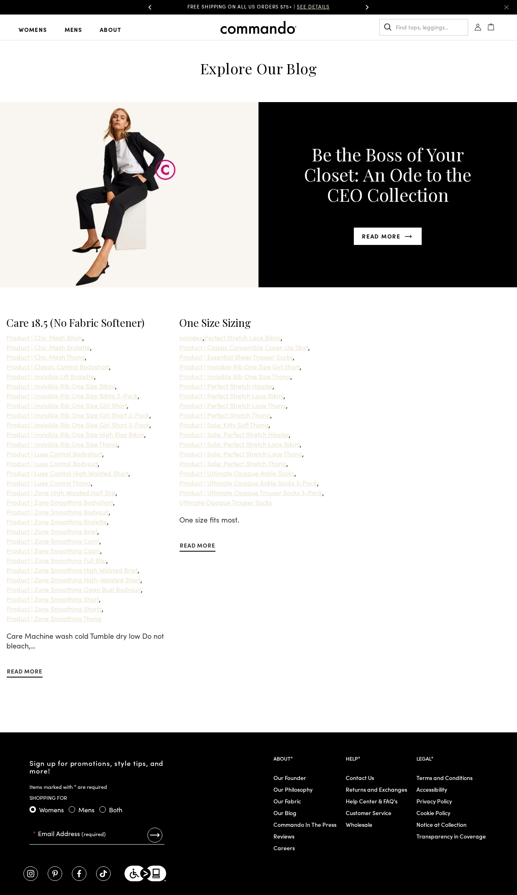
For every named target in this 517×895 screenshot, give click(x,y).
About (110, 29)
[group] (258, 7)
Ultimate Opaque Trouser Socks (225, 502)
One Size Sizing (215, 323)
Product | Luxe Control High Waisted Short (67, 472)
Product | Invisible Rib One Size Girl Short (66, 405)
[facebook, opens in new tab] (79, 873)
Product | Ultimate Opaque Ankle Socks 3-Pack (248, 482)
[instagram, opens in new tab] (30, 873)
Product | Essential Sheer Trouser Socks (236, 356)
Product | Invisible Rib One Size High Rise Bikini (75, 434)
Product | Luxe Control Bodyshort (54, 453)
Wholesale (359, 824)
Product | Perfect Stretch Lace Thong (232, 405)
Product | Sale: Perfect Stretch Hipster (234, 434)
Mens (73, 29)
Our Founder (289, 778)
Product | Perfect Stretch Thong (224, 414)
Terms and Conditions (444, 778)
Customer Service (368, 813)
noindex (191, 337)
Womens (33, 29)
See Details (313, 6)
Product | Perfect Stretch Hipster (226, 385)
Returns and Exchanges (376, 789)
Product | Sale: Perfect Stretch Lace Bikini (239, 443)
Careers (284, 848)
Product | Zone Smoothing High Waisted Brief (72, 569)
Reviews (283, 836)
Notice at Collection (441, 824)
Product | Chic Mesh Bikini (44, 337)
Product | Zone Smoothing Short (52, 598)
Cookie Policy (433, 813)
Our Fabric (287, 801)
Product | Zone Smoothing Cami (52, 540)
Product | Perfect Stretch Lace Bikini (231, 395)
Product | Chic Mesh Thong (45, 356)
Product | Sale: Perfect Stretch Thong (232, 463)
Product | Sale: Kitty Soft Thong (224, 424)
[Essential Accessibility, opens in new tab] (145, 873)
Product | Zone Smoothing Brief (51, 531)
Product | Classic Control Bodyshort (57, 366)
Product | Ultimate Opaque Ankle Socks (236, 472)
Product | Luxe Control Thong (48, 482)
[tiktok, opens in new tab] (103, 873)
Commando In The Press (304, 824)
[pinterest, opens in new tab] (55, 873)
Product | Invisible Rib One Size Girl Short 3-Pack (77, 424)
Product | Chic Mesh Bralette (48, 347)
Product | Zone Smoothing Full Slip (56, 560)
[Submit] (154, 835)
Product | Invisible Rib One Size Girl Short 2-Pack (77, 414)
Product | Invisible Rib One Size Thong (62, 443)
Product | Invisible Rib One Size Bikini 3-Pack (72, 395)
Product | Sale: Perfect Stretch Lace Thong (240, 453)
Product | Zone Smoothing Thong (54, 618)
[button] (149, 7)
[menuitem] (39, 29)
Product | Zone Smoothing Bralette (56, 521)
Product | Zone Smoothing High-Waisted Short (73, 579)
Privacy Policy (434, 801)
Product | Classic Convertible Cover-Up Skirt (243, 347)
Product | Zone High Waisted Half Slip (61, 492)
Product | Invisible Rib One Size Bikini (60, 385)
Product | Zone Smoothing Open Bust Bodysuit (73, 589)
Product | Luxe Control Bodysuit (52, 463)
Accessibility (431, 789)
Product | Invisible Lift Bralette (50, 376)
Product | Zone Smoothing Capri (53, 550)
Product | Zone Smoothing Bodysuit (57, 511)
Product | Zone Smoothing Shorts (54, 608)
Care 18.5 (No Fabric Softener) (75, 323)
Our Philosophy (293, 789)
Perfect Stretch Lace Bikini (242, 337)
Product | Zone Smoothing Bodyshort (59, 502)
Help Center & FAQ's (371, 801)
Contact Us (360, 778)
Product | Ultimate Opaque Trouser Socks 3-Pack (250, 492)
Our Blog (284, 813)
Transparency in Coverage (451, 836)
